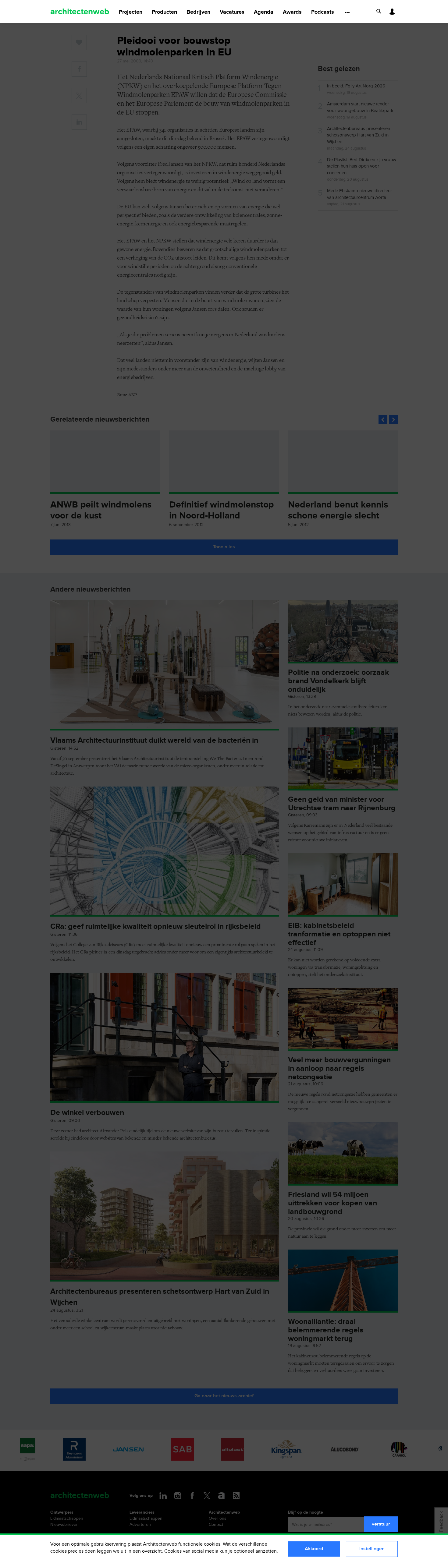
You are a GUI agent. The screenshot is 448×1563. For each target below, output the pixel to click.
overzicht (152, 1551)
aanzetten (266, 1551)
